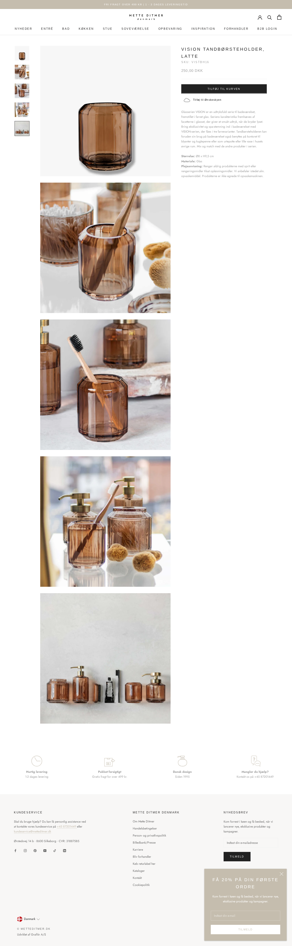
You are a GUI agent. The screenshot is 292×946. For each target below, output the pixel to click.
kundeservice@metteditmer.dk (32, 831)
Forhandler (236, 28)
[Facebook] (15, 850)
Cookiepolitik (141, 885)
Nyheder (23, 28)
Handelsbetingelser (145, 828)
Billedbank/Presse (144, 842)
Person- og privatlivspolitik (149, 835)
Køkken (86, 28)
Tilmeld (245, 929)
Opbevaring (170, 28)
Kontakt (137, 878)
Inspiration (203, 28)
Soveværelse (135, 28)
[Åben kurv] (279, 17)
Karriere (138, 849)
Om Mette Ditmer (143, 821)
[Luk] (281, 874)
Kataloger (139, 871)
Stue (107, 28)
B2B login (267, 28)
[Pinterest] (35, 850)
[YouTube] (44, 850)
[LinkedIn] (64, 850)
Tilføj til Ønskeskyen (207, 99)
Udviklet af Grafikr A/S (31, 934)
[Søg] (269, 17)
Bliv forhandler (142, 856)
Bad (66, 28)
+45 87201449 (67, 826)
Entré (47, 28)
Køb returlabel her (144, 864)
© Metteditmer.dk (33, 928)
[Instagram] (25, 850)
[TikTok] (54, 850)
